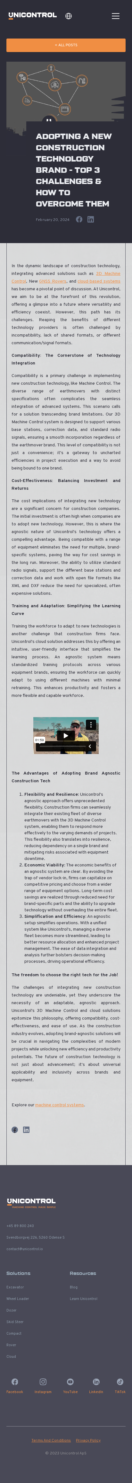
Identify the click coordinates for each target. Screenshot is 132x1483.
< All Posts (66, 45)
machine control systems (59, 1105)
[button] (69, 16)
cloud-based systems (99, 281)
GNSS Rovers (52, 281)
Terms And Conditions (51, 1440)
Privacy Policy (88, 1440)
